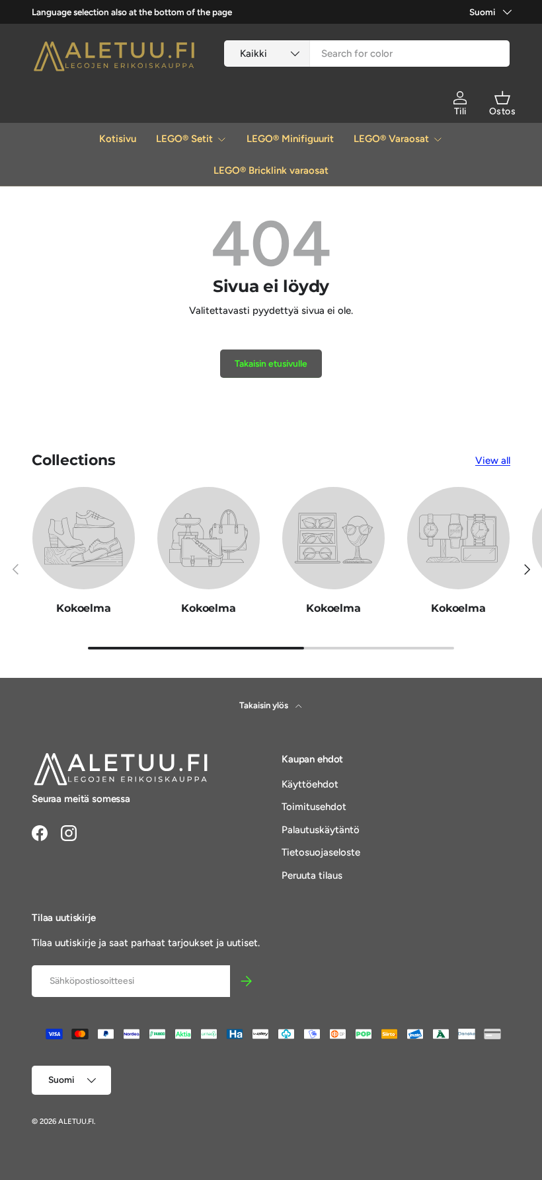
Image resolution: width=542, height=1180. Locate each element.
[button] (502, 97)
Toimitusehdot (314, 807)
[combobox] (367, 53)
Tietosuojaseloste (321, 852)
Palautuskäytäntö (321, 830)
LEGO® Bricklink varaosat (271, 170)
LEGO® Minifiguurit (290, 139)
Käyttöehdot (310, 784)
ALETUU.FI (76, 1121)
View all (492, 460)
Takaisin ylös (264, 705)
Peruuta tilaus (312, 875)
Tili (460, 111)
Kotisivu (117, 139)
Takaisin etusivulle (271, 363)
